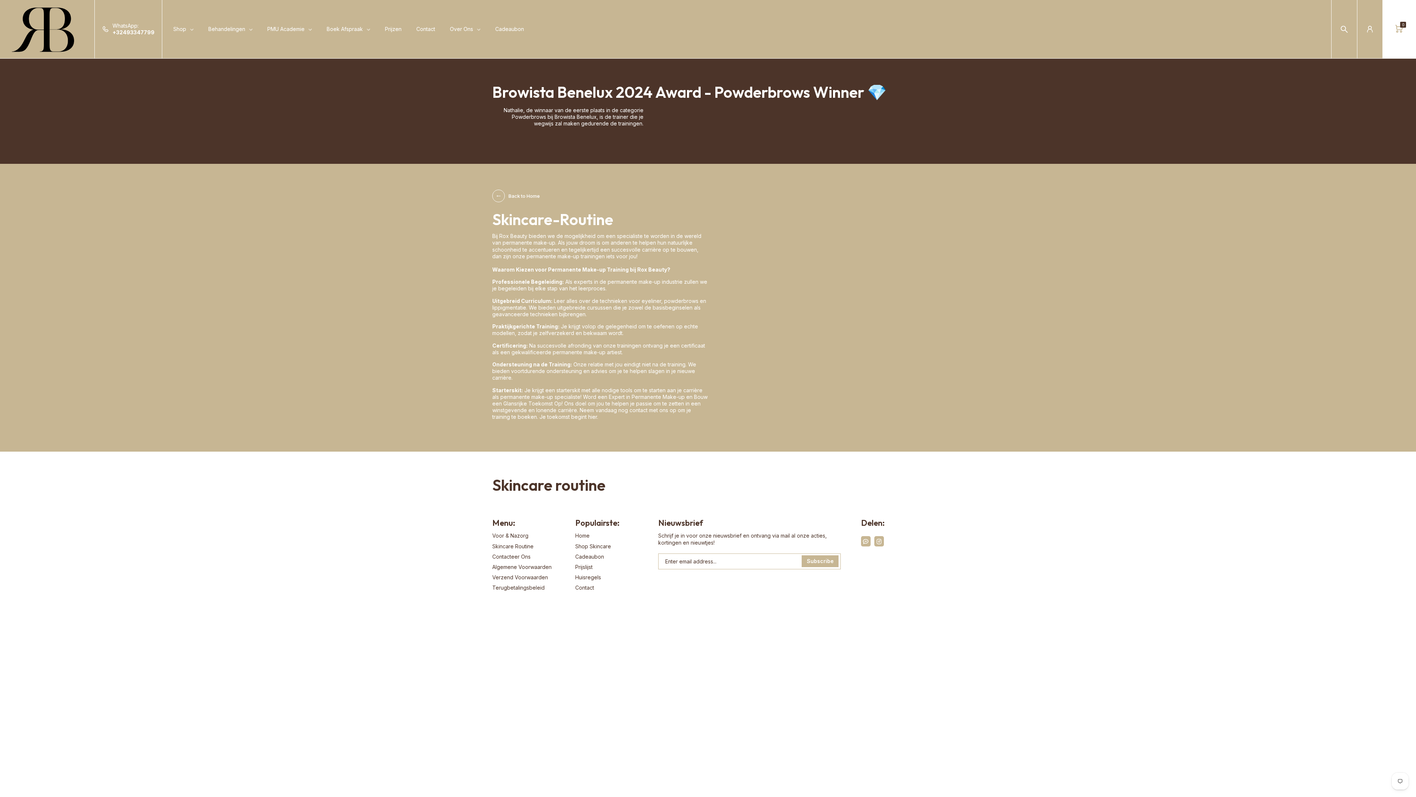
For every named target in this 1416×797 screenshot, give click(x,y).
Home (582, 535)
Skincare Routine (513, 546)
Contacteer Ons (511, 556)
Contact (425, 29)
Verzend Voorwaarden (520, 577)
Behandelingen (226, 29)
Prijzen (393, 29)
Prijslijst (584, 567)
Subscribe (820, 561)
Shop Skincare (593, 546)
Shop (179, 29)
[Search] (1344, 29)
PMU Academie (286, 29)
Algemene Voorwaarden (522, 567)
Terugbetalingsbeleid (518, 587)
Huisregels (588, 577)
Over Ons (461, 29)
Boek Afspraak (345, 29)
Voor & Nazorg (510, 535)
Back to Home (524, 196)
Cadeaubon (509, 29)
